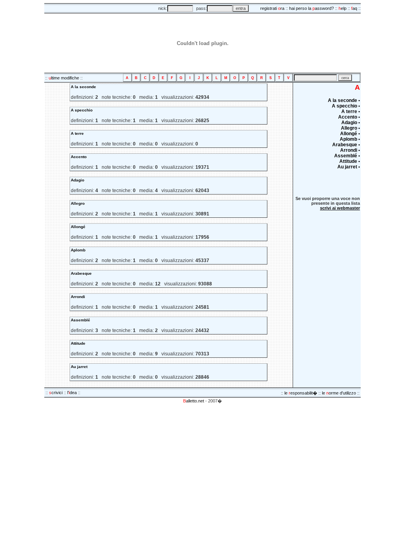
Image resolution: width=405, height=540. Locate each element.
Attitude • (349, 161)
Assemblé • (347, 156)
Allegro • (350, 128)
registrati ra (272, 8)
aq (354, 8)
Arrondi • (350, 150)
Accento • (349, 117)
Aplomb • (350, 139)
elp (342, 8)
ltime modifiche (64, 78)
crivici (55, 392)
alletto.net (193, 400)
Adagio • (350, 122)
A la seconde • (344, 100)
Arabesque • (346, 144)
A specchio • (346, 106)
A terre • (350, 111)
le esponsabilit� (300, 393)
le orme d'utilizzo (339, 393)
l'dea (72, 392)
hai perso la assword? (311, 8)
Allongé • (350, 133)
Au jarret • (348, 167)
